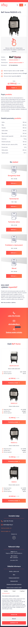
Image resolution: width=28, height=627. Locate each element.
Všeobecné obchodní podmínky (14, 584)
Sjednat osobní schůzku (14, 332)
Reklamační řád (14, 581)
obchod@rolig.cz (14, 324)
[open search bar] (17, 5)
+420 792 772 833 (14, 316)
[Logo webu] (4, 5)
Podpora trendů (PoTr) (14, 578)
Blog (14, 575)
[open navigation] (25, 5)
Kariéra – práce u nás (14, 571)
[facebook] (14, 537)
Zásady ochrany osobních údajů (14, 588)
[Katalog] (21, 5)
